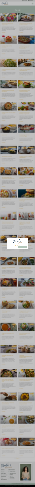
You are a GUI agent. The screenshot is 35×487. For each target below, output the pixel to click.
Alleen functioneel (13, 247)
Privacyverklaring (17, 245)
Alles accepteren (23, 247)
